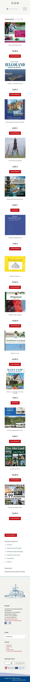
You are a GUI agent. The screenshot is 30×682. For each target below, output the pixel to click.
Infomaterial (9, 558)
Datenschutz (9, 646)
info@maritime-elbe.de (12, 619)
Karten (8, 561)
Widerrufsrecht (10, 649)
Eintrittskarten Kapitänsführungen (14, 551)
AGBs (8, 648)
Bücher (8, 544)
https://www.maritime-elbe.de (14, 620)
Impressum (9, 645)
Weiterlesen (15, 210)
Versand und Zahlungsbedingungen (14, 651)
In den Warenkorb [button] (15, 56)
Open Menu (25, 8)
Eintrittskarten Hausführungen (13, 548)
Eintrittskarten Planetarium (12, 555)
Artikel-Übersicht (11, 535)
